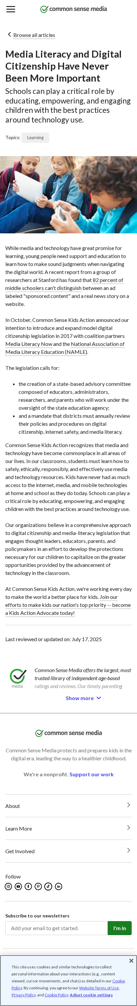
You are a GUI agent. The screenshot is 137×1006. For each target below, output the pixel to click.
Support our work (91, 774)
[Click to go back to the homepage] (73, 10)
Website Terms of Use (99, 987)
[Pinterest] (38, 886)
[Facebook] (28, 886)
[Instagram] (8, 886)
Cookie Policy (56, 994)
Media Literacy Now (28, 344)
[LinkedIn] (59, 886)
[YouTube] (18, 886)
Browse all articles (34, 35)
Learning (35, 137)
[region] (68, 980)
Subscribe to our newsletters (37, 915)
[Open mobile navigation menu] (10, 10)
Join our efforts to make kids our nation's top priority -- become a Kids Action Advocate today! (68, 605)
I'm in (119, 928)
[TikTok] (49, 886)
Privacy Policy (24, 994)
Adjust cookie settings (91, 995)
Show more (80, 698)
